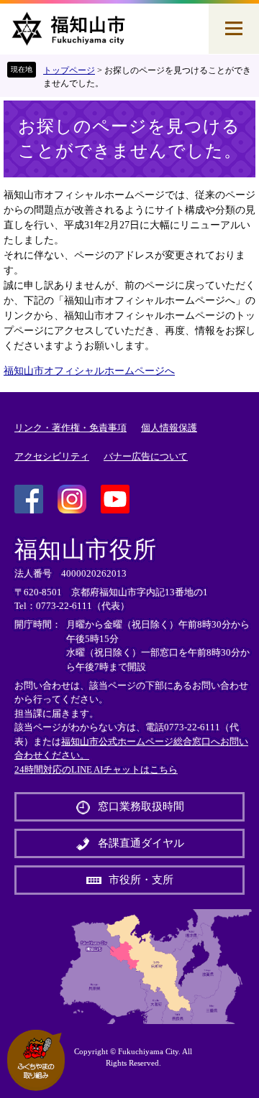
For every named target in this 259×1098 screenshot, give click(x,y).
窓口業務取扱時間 (141, 806)
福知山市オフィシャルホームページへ (89, 371)
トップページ (69, 70)
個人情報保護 (169, 427)
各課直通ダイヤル (141, 843)
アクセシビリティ (51, 456)
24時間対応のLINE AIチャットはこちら (96, 769)
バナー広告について (146, 456)
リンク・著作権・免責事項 (70, 427)
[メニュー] (234, 29)
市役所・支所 (141, 879)
